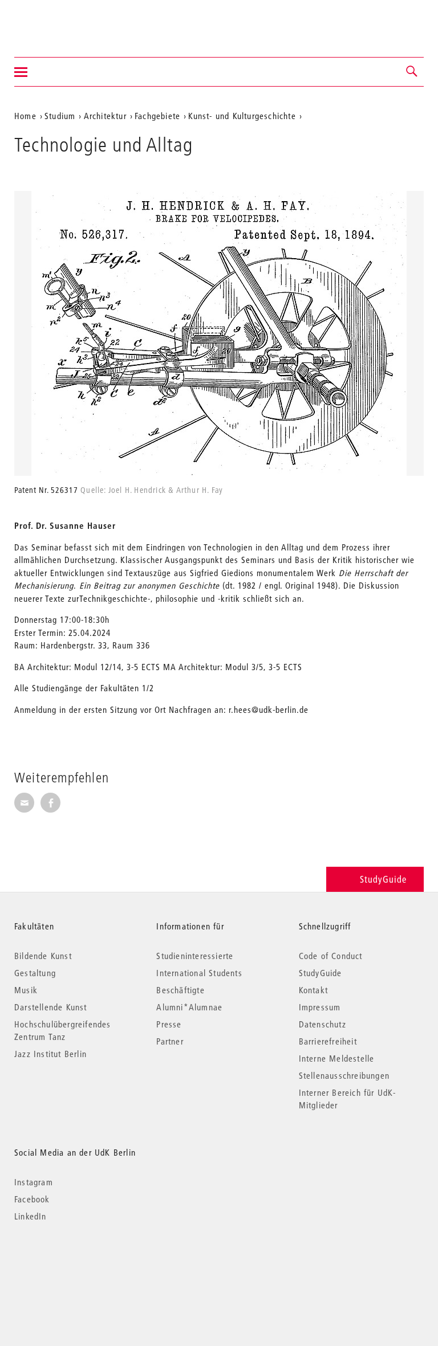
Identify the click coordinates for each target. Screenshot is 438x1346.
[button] (412, 72)
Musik (26, 990)
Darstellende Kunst (50, 1007)
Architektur (105, 115)
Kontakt (313, 990)
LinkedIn (30, 1216)
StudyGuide (383, 879)
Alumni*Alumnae (189, 1007)
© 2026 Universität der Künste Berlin (73, 1264)
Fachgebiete (157, 115)
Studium (59, 115)
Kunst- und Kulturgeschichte (241, 115)
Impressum (320, 1007)
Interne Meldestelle (337, 1058)
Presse (168, 1024)
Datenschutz (322, 1024)
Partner (169, 1041)
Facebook (32, 1199)
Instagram (33, 1182)
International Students (199, 972)
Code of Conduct (331, 955)
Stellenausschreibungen (344, 1075)
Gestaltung (35, 972)
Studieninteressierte (194, 955)
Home (25, 115)
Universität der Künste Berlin (59, 21)
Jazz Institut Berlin (50, 1053)
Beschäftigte (180, 990)
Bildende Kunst (43, 955)
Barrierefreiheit (328, 1041)
